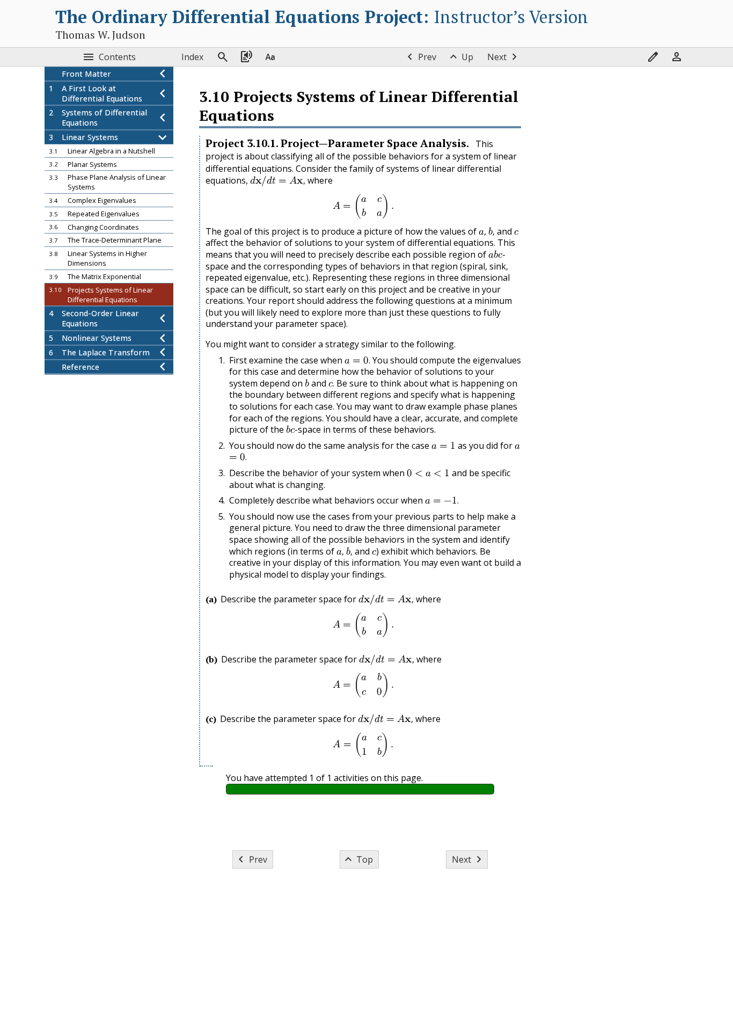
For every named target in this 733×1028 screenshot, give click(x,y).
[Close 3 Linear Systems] (162, 137)
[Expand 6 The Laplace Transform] (162, 352)
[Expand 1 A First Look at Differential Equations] (162, 93)
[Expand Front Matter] (162, 74)
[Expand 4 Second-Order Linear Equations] (162, 319)
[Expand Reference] (162, 367)
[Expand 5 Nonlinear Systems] (162, 338)
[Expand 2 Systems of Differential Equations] (162, 118)
